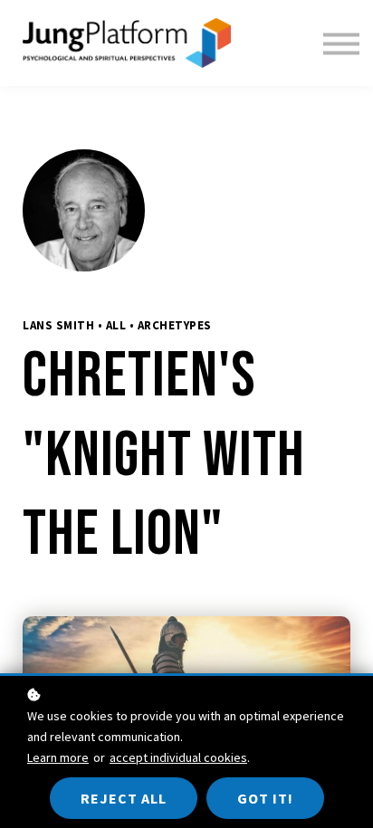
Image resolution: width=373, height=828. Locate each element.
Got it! (265, 798)
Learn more (58, 757)
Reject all (124, 798)
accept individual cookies (178, 757)
